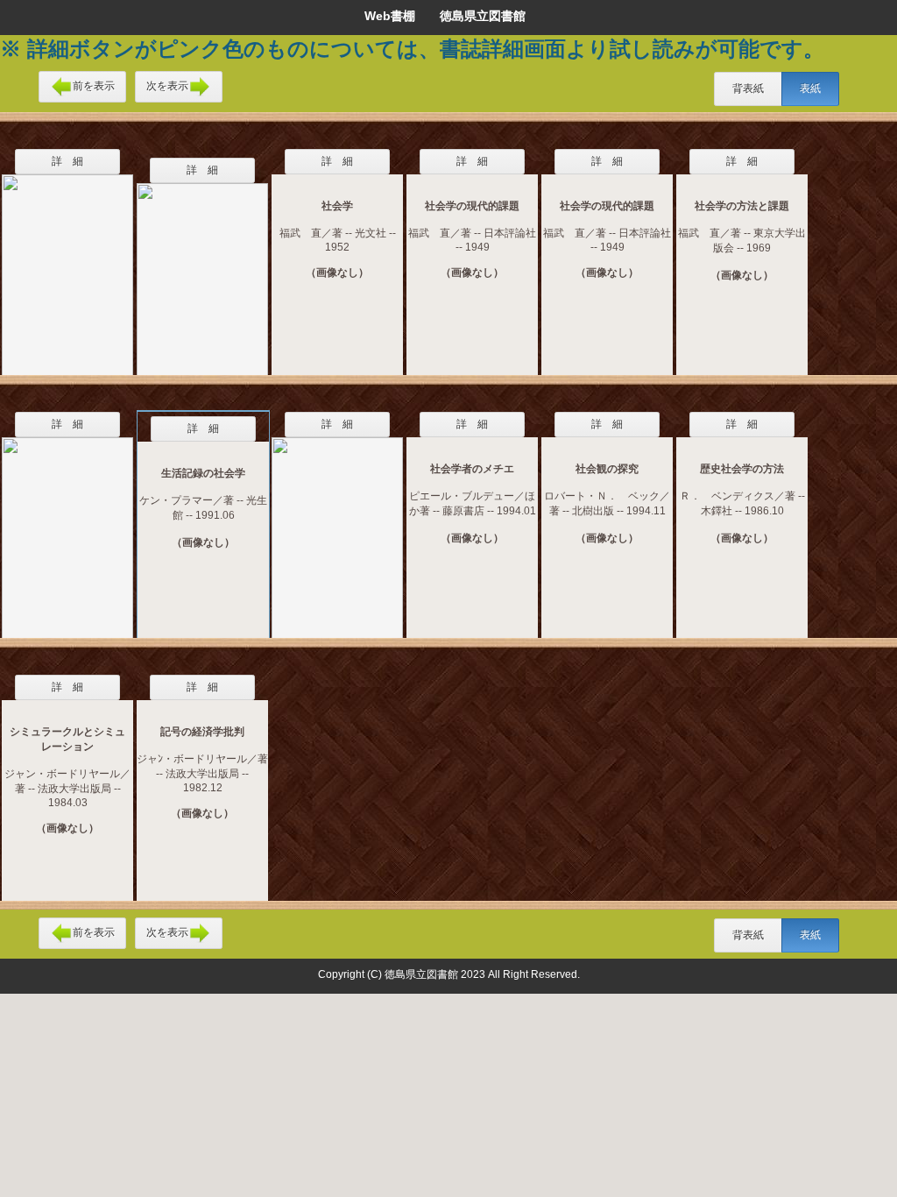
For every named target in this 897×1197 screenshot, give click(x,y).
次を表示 (167, 86)
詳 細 (67, 161)
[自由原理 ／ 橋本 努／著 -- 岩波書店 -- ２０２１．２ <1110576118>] (67, 263)
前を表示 (94, 86)
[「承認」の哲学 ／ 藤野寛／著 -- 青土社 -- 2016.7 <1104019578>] (67, 526)
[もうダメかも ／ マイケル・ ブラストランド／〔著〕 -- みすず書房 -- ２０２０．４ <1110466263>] (337, 526)
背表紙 (748, 88)
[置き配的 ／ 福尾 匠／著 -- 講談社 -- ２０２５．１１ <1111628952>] (202, 268)
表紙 (810, 88)
